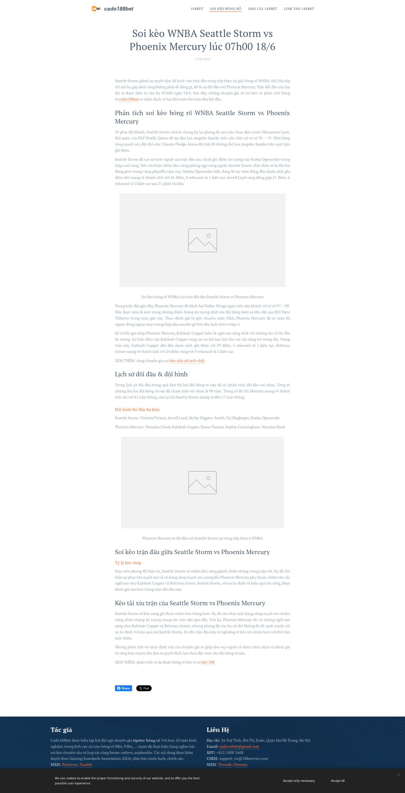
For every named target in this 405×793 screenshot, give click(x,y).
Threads (225, 764)
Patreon (240, 764)
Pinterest (70, 764)
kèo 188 (208, 662)
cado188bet (129, 99)
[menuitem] (198, 8)
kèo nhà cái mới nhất (187, 360)
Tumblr (86, 764)
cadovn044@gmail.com (239, 746)
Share (126, 688)
